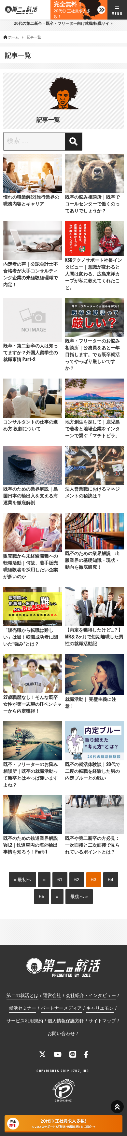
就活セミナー (22, 1008)
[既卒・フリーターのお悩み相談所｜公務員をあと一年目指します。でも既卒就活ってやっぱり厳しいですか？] (94, 317)
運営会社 (52, 995)
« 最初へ (22, 879)
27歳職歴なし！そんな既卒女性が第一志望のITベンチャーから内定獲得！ (32, 703)
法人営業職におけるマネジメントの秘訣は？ (92, 492)
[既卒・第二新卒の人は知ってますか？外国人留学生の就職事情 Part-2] (32, 320)
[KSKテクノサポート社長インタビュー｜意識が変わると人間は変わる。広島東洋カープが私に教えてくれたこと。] (94, 238)
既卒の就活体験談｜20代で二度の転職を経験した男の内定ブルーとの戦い (92, 770)
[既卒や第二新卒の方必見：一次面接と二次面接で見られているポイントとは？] (94, 814)
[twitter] (42, 1055)
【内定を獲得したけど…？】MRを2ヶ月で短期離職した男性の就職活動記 (94, 636)
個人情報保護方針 (66, 1020)
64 (110, 879)
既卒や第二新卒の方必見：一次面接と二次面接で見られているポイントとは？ (92, 844)
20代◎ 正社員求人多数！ (72, 10)
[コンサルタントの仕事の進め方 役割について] (32, 398)
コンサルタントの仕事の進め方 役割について (30, 425)
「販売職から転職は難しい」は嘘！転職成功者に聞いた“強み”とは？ (30, 636)
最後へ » (79, 896)
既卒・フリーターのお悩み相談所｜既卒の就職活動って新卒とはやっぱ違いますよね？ (30, 774)
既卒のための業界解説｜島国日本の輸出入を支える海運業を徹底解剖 (30, 495)
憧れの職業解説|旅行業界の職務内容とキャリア (31, 200)
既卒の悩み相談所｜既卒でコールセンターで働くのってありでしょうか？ (92, 203)
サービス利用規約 (25, 1020)
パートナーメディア (61, 1008)
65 (41, 896)
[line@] (72, 1055)
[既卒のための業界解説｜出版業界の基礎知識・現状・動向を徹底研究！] (94, 531)
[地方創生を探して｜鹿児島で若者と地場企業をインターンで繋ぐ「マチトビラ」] (94, 398)
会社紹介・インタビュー (91, 995)
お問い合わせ (61, 1033)
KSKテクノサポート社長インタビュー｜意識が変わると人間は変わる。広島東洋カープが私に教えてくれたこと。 (93, 273)
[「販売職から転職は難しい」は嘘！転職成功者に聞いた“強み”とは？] (32, 606)
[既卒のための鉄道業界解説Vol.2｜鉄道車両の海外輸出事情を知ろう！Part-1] (32, 814)
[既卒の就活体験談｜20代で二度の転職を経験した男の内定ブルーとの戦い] (94, 740)
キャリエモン (100, 1008)
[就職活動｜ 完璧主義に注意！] (94, 675)
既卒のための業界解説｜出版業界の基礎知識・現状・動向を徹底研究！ (92, 559)
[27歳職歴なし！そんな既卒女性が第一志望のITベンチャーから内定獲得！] (32, 673)
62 (76, 879)
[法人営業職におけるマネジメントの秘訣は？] (94, 465)
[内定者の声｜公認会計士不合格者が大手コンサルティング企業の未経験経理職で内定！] (32, 240)
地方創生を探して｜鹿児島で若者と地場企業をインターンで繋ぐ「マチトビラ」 (92, 428)
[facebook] (86, 1055)
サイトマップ (102, 1020)
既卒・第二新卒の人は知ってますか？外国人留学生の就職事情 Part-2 (30, 352)
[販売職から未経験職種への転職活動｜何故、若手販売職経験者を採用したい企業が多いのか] (32, 532)
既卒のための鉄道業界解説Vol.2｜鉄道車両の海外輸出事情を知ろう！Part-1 (30, 844)
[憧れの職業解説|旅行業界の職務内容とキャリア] (32, 173)
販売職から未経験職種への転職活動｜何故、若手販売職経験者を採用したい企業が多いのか (30, 565)
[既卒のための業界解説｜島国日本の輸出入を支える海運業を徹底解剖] (32, 465)
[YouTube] (58, 1055)
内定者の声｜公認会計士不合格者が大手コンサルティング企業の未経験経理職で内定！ (30, 273)
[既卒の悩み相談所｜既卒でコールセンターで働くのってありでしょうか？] (94, 173)
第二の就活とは (22, 995)
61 (60, 879)
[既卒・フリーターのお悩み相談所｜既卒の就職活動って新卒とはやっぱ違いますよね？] (32, 740)
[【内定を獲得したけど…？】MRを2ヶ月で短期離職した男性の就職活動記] (94, 606)
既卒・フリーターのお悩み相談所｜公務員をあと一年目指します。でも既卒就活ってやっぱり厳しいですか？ (92, 354)
